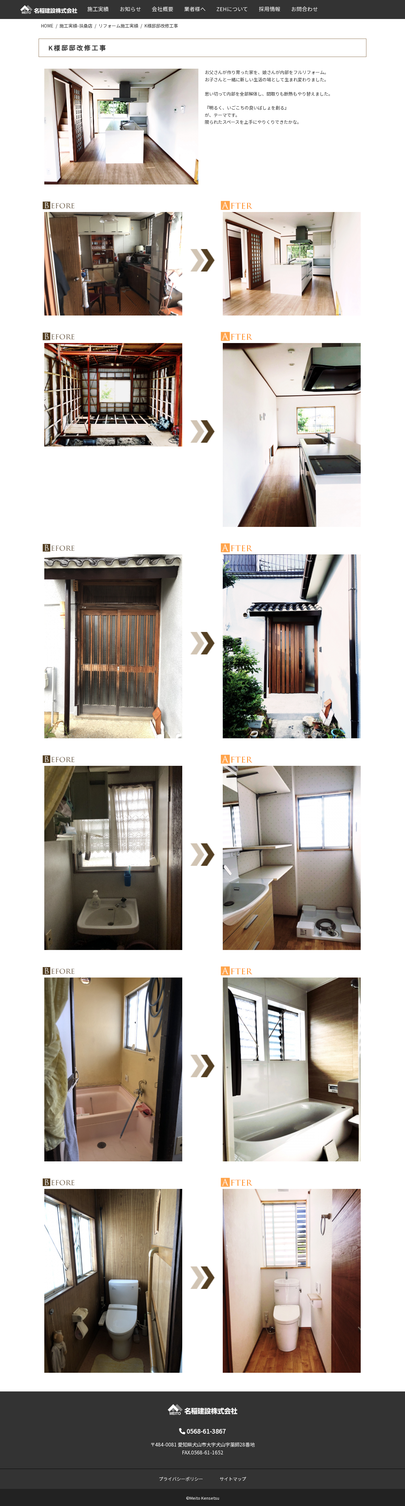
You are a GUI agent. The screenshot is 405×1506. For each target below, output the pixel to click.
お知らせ (130, 9)
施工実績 (98, 9)
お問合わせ (304, 9)
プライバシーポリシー (181, 1479)
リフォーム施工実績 (118, 25)
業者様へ (195, 9)
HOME (47, 25)
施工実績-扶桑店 (75, 25)
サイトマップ (233, 1479)
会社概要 (162, 9)
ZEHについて (232, 9)
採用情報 (269, 9)
